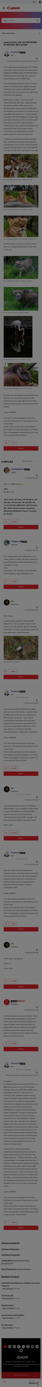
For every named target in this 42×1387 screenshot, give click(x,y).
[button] (39, 3)
